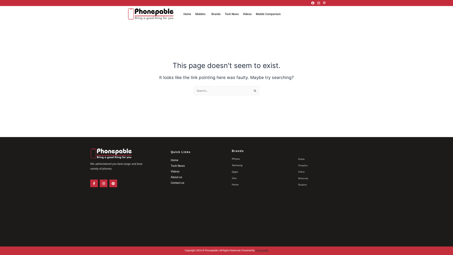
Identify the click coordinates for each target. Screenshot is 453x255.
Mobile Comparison (268, 14)
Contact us (177, 183)
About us (176, 177)
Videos (247, 14)
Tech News (232, 14)
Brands (215, 14)
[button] (201, 14)
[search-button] (323, 15)
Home (187, 14)
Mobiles (200, 14)
